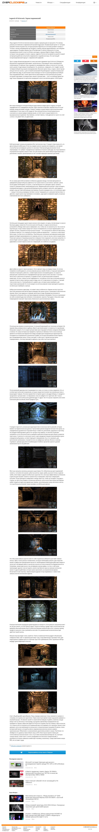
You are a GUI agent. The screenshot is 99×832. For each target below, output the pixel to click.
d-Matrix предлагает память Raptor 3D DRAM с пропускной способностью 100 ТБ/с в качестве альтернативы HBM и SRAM (41, 773)
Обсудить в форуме (16, 746)
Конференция (80, 2)
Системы (38, 829)
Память (13, 830)
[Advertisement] (37, 10)
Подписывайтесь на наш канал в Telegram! (40, 752)
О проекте (53, 827)
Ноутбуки (38, 828)
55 (33, 809)
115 (36, 784)
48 (33, 801)
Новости (39, 2)
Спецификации (65, 2)
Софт (45, 828)
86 (33, 819)
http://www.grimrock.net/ (51, 34)
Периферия (26, 830)
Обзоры (50, 2)
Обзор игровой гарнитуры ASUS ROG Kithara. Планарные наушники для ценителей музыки (45, 806)
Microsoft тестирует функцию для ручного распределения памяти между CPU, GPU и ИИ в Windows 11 (44, 763)
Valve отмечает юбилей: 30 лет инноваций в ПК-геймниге (41, 781)
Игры (37, 830)
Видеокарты (14, 829)
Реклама (53, 828)
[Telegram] (77, 61)
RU (91, 829)
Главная (4, 827)
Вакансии (53, 829)
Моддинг (46, 829)
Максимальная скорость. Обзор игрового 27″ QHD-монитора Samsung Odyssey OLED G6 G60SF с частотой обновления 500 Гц (44, 797)
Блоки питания (26, 829)
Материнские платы (16, 828)
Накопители (38, 827)
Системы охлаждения (28, 827)
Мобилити (46, 830)
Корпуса (25, 828)
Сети (45, 827)
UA (89, 829)
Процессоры (14, 827)
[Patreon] (85, 61)
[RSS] (93, 61)
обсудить (24, 20)
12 (36, 767)
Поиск (94, 56)
